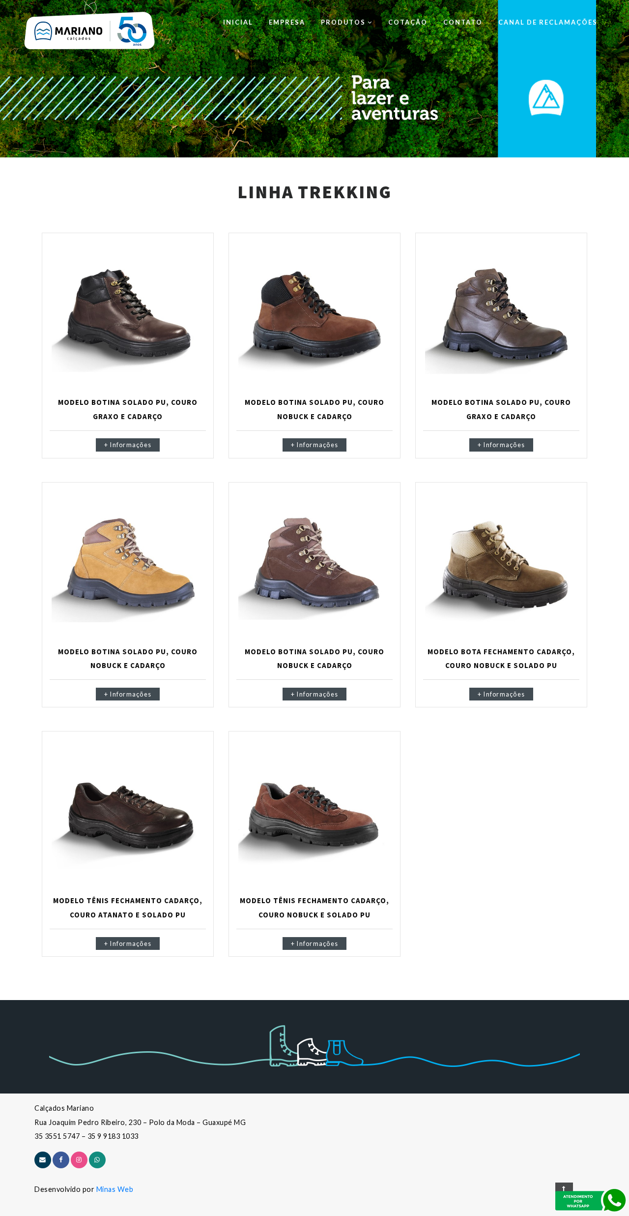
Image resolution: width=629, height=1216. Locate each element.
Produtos (344, 22)
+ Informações (128, 445)
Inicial (238, 22)
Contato (463, 22)
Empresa (287, 22)
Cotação (408, 22)
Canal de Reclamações (548, 22)
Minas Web (115, 1189)
